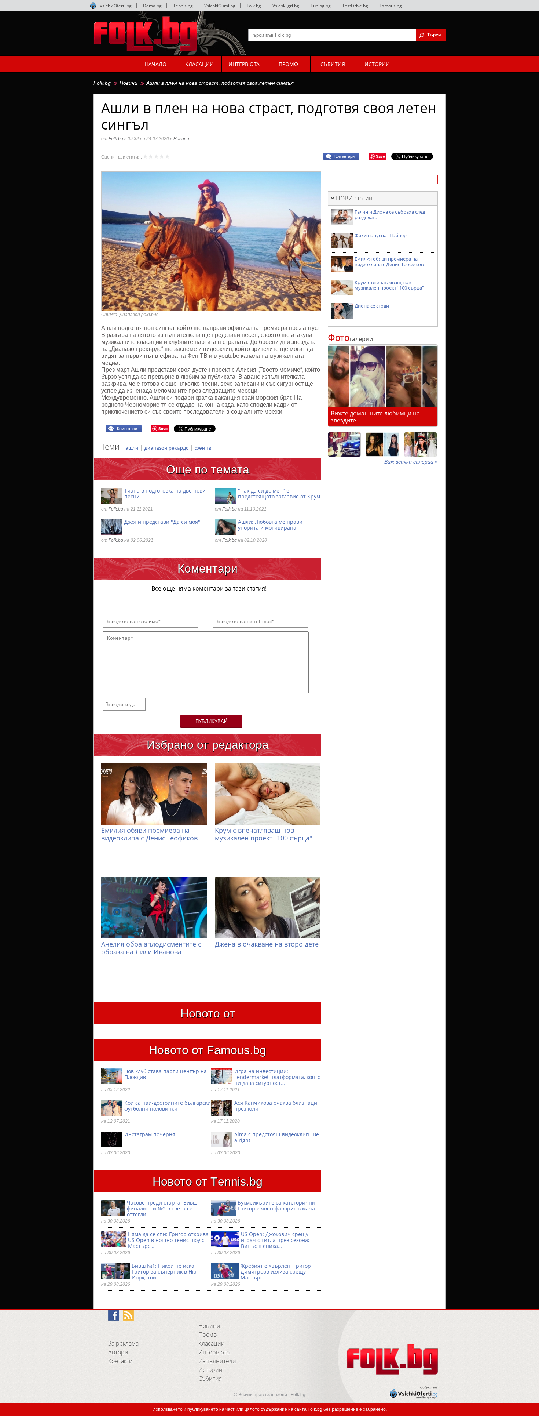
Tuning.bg (321, 6)
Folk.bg (254, 6)
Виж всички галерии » (411, 462)
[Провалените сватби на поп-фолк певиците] (420, 444)
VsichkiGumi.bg (219, 6)
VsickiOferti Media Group (93, 5)
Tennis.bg (183, 6)
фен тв (203, 448)
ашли (132, 448)
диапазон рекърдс (167, 448)
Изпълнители (217, 1361)
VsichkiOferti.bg (116, 6)
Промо (207, 1334)
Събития (210, 1379)
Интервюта (214, 1352)
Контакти (120, 1361)
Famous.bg (391, 6)
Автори (118, 1352)
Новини (129, 83)
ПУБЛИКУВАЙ (211, 721)
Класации (211, 1343)
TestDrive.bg (355, 6)
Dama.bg (152, 6)
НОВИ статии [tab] (354, 198)
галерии (350, 339)
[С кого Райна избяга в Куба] (344, 444)
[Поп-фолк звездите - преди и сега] (382, 444)
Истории (210, 1370)
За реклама (123, 1343)
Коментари (344, 156)
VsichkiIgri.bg (285, 6)
